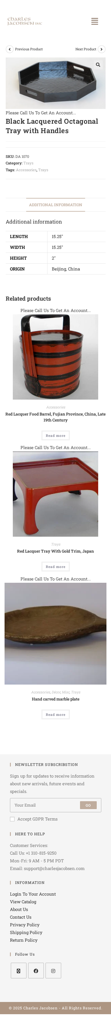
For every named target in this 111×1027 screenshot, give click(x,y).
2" (54, 258)
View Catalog (23, 901)
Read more (55, 435)
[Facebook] (36, 970)
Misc (65, 692)
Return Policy (24, 940)
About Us (19, 909)
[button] (94, 21)
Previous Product (29, 49)
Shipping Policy (26, 932)
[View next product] (102, 49)
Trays (28, 163)
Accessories (26, 169)
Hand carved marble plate (55, 699)
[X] (18, 970)
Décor (56, 692)
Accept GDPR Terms (37, 819)
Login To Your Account (33, 894)
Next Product (85, 49)
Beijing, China (66, 269)
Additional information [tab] (55, 204)
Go (88, 805)
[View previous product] (10, 49)
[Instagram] (53, 970)
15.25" (57, 236)
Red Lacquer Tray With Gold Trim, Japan (55, 551)
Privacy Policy (25, 924)
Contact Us (20, 917)
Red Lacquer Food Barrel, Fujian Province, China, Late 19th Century (55, 417)
